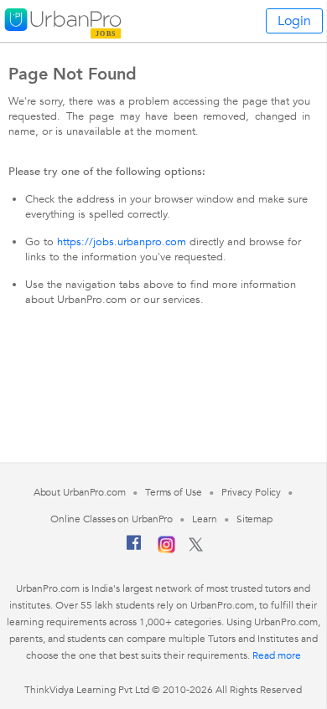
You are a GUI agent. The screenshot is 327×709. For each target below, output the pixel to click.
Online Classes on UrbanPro (111, 519)
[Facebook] (134, 549)
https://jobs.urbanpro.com (121, 241)
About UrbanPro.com (80, 492)
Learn (204, 519)
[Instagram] (166, 550)
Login (294, 21)
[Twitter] (196, 548)
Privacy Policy (251, 492)
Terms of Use (173, 492)
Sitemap (254, 519)
